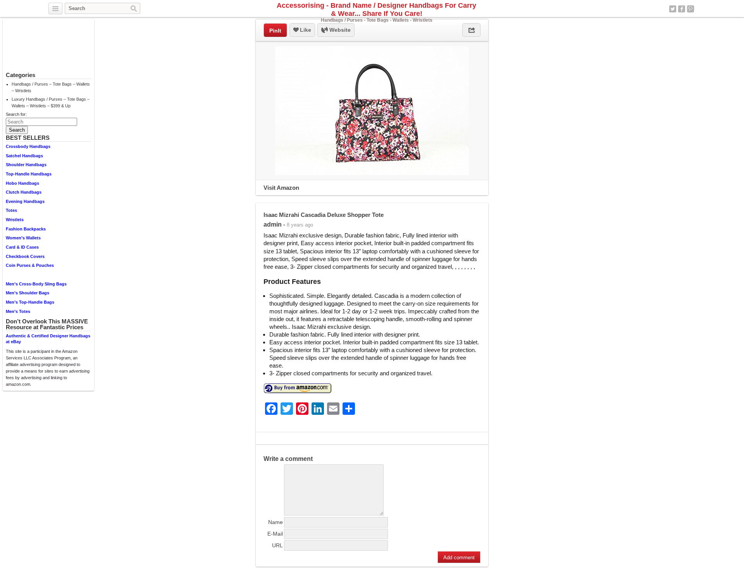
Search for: (16, 114)
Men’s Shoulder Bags (27, 292)
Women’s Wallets (23, 237)
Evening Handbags (25, 201)
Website (339, 30)
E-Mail (275, 534)
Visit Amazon (281, 187)
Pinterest (690, 9)
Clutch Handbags (23, 192)
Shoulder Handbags (26, 164)
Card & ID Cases (22, 247)
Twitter (673, 9)
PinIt (275, 30)
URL (277, 545)
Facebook (681, 9)
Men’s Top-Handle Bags (30, 302)
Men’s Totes (18, 311)
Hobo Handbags (22, 183)
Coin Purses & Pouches (30, 265)
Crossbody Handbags (28, 146)
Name (275, 522)
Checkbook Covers (25, 256)
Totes (11, 210)
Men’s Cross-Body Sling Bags (36, 284)
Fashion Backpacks (26, 229)
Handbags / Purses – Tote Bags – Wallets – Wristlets (51, 87)
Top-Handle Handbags (29, 174)
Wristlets (15, 219)
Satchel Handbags (24, 155)
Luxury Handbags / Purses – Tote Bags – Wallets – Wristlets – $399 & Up (51, 102)
